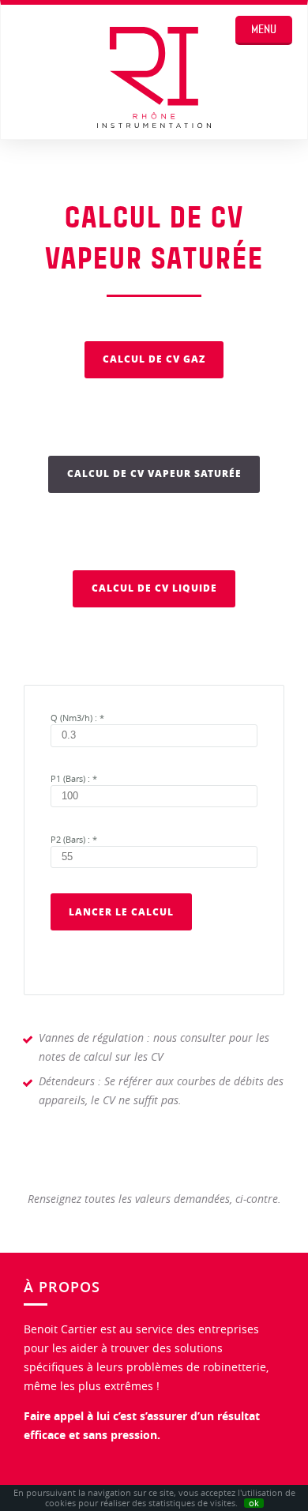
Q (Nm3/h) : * (77, 718)
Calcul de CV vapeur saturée (154, 473)
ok (254, 1503)
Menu (263, 29)
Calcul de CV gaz (154, 359)
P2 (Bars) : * (74, 839)
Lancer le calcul (121, 912)
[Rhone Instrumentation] (154, 80)
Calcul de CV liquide (154, 588)
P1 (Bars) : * (74, 778)
